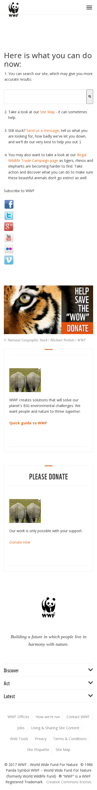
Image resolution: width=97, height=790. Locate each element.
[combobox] (45, 96)
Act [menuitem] (7, 683)
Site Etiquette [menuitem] (38, 749)
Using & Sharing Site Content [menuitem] (55, 727)
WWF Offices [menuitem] (18, 716)
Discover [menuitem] (11, 670)
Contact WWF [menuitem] (77, 716)
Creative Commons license (68, 781)
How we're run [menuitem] (48, 716)
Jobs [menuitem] (21, 727)
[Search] (89, 96)
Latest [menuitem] (9, 695)
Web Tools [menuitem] (19, 738)
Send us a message (42, 130)
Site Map (47, 111)
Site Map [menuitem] (63, 749)
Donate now (19, 542)
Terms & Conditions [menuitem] (70, 738)
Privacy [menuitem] (41, 738)
